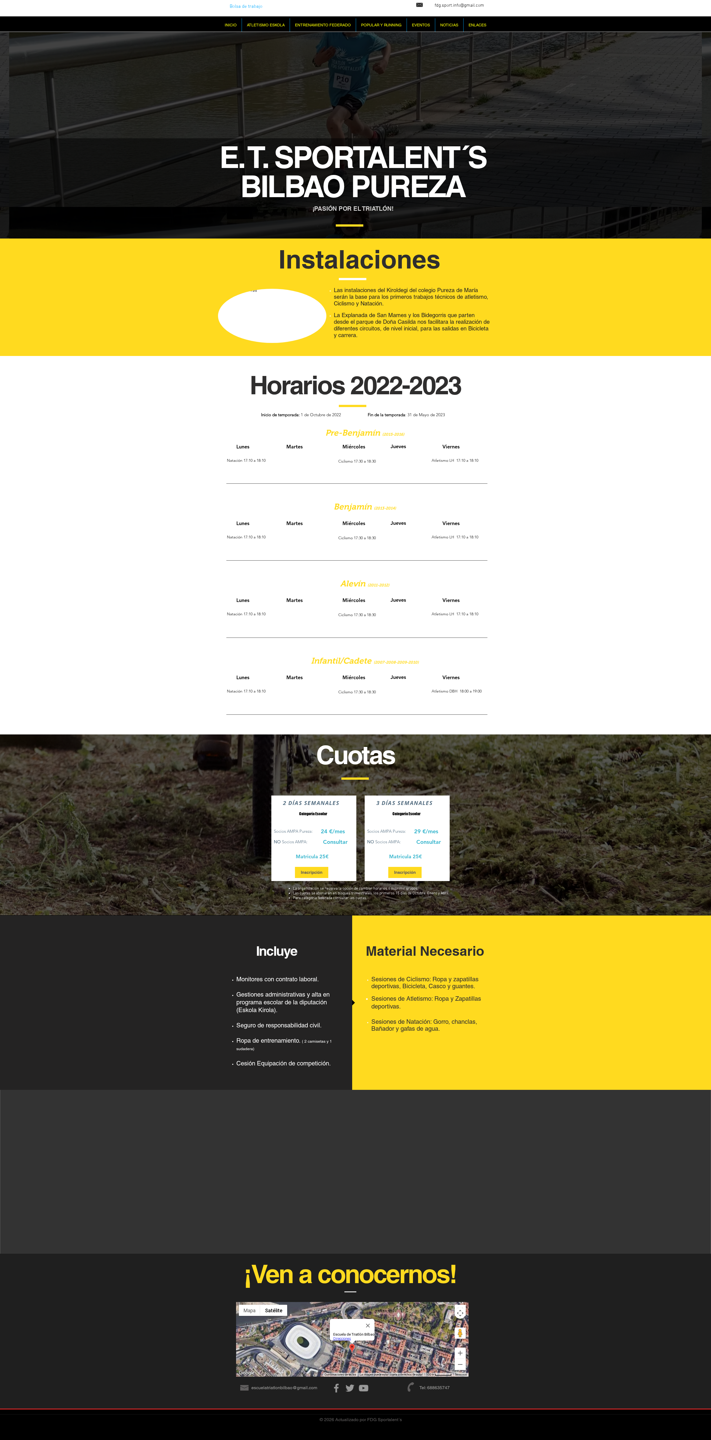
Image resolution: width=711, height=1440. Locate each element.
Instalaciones (359, 259)
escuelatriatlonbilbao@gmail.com (284, 1387)
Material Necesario (425, 951)
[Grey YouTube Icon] (363, 1388)
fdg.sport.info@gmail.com (459, 5)
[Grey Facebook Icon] (336, 1388)
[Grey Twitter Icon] (350, 1388)
